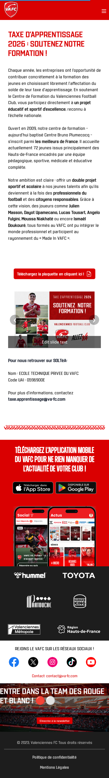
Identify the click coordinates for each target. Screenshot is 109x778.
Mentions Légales (54, 766)
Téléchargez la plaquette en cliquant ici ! (50, 273)
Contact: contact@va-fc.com (54, 675)
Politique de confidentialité (54, 756)
